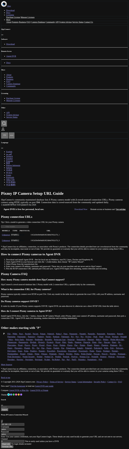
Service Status (78, 22)
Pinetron (78, 342)
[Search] (4, 123)
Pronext (103, 357)
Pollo (106, 348)
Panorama (11, 337)
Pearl (101, 337)
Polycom (119, 348)
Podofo (56, 348)
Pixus (55, 345)
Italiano (9, 168)
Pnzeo (48, 348)
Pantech (40, 337)
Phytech (41, 342)
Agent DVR (11, 56)
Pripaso (44, 354)
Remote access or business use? (107, 209)
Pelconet (29, 339)
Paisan (42, 334)
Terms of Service (56, 382)
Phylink (33, 342)
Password (5, 432)
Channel (4, 439)
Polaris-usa (70, 348)
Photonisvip (23, 342)
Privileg (69, 354)
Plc (120, 345)
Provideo (11, 359)
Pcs (82, 337)
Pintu (94, 342)
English (9, 152)
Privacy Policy (42, 382)
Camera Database (38, 22)
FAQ (29, 22)
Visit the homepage (17, 386)
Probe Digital (86, 354)
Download (10, 10)
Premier (115, 351)
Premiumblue (12, 354)
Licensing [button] (10, 15)
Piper (114, 342)
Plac (76, 345)
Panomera (111, 334)
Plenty (9, 348)
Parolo (48, 337)
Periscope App (60, 339)
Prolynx (74, 357)
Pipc (100, 342)
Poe (62, 348)
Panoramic (21, 337)
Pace (21, 334)
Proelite (113, 354)
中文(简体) (10, 182)
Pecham (115, 337)
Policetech (98, 348)
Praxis (98, 351)
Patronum (65, 337)
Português (10, 177)
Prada (92, 351)
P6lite (15, 334)
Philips (105, 339)
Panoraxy (31, 337)
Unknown (6, 235)
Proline (39, 357)
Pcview (88, 337)
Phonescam (12, 342)
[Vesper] (21, 395)
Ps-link (47, 359)
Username (5, 427)
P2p (9, 334)
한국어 (9, 173)
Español (9, 159)
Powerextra (61, 351)
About (8, 22)
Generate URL (7, 447)
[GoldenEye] (19, 395)
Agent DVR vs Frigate (39, 390)
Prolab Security (29, 357)
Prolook (66, 357)
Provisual (38, 359)
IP (2, 422)
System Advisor (65, 22)
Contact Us (88, 22)
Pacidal (28, 334)
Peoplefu (48, 339)
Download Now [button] (80, 209)
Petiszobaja (81, 339)
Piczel (57, 342)
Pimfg (70, 342)
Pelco (10, 339)
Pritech (61, 354)
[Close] (2, 34)
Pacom (35, 334)
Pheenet (91, 339)
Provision (29, 359)
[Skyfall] (14, 395)
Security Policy (100, 382)
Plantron (104, 345)
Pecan (107, 337)
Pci (72, 337)
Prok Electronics (14, 357)
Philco (98, 339)
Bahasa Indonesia (13, 165)
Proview (20, 359)
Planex (96, 345)
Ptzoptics (81, 359)
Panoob (120, 334)
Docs (8, 13)
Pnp (42, 348)
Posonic (42, 351)
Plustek (27, 348)
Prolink (58, 357)
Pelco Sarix (19, 339)
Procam (97, 354)
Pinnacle (86, 342)
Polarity (80, 348)
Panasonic (73, 334)
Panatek (82, 334)
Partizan (56, 337)
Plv (33, 348)
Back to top (5, 377)
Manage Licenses (28, 17)
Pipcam (107, 342)
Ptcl (68, 359)
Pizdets (62, 345)
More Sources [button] (6, 365)
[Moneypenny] (16, 395)
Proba (76, 354)
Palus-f (58, 334)
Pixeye (27, 345)
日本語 (9, 170)
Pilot (64, 342)
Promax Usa (84, 357)
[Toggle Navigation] (11, 135)
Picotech (50, 342)
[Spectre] (9, 395)
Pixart (20, 345)
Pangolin (91, 334)
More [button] (8, 20)
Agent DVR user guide (44, 386)
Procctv (105, 354)
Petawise (71, 339)
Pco (77, 337)
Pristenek (53, 354)
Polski (8, 175)
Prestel (22, 354)
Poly (112, 348)
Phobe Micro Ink (117, 339)
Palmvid (50, 334)
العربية (9, 154)
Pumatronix (92, 359)
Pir (119, 342)
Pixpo (48, 345)
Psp (63, 359)
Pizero (69, 345)
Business (22, 22)
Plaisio (82, 345)
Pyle (100, 359)
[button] (3, 131)
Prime (37, 354)
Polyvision (11, 351)
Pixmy (34, 345)
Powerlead (72, 351)
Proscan (111, 357)
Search (4, 410)
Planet (89, 345)
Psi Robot (56, 359)
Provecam (121, 357)
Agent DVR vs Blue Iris (19, 390)
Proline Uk (48, 357)
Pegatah (123, 337)
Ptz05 (74, 359)
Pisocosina (11, 345)
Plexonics (18, 348)
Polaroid (88, 348)
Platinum (113, 345)
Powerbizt (51, 351)
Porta (26, 351)
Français (9, 161)
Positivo (33, 351)
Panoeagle (101, 334)
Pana (65, 334)
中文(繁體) (10, 185)
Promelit (94, 357)
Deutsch (9, 156)
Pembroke (39, 339)
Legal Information (85, 382)
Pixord (41, 345)
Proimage (121, 354)
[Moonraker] (11, 395)
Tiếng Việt (10, 180)
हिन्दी (8, 163)
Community (50, 22)
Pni (38, 348)
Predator (106, 351)
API (57, 22)
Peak (95, 337)
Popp (20, 351)
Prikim (30, 354)
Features (15, 22)
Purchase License (13, 17)
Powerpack (83, 351)
